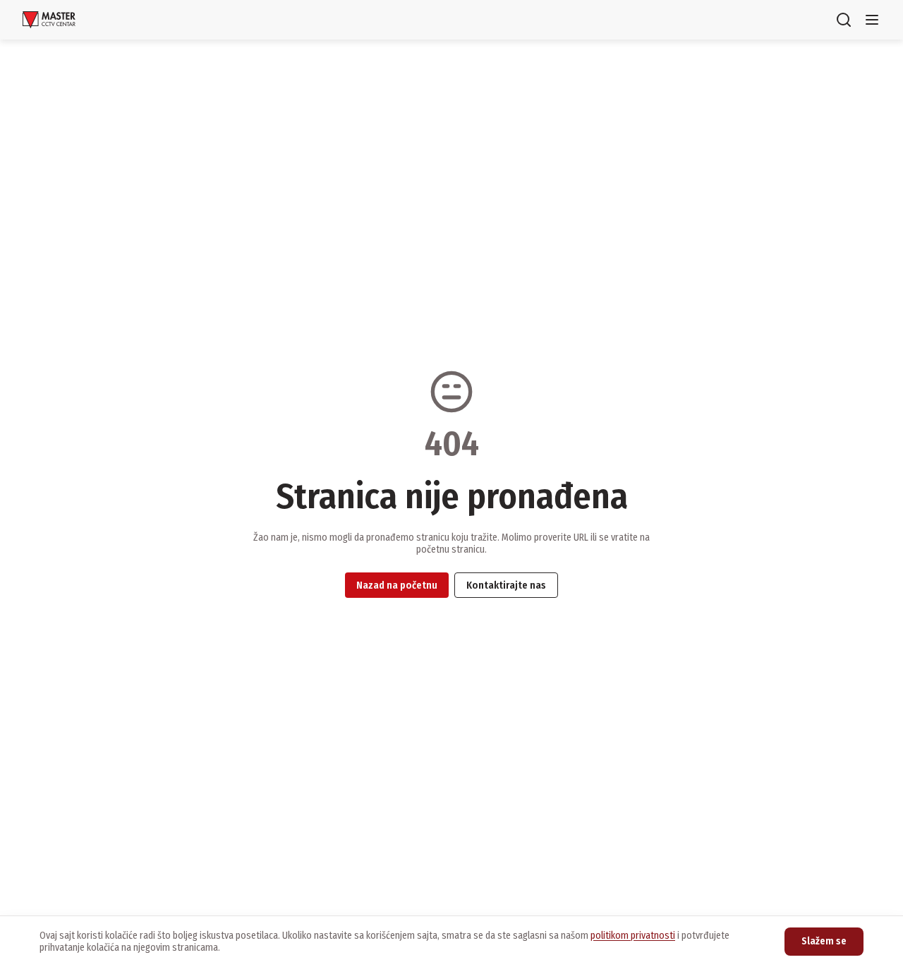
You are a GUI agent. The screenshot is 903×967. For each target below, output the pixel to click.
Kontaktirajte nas (506, 585)
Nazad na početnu (396, 585)
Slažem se (824, 941)
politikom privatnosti (632, 936)
